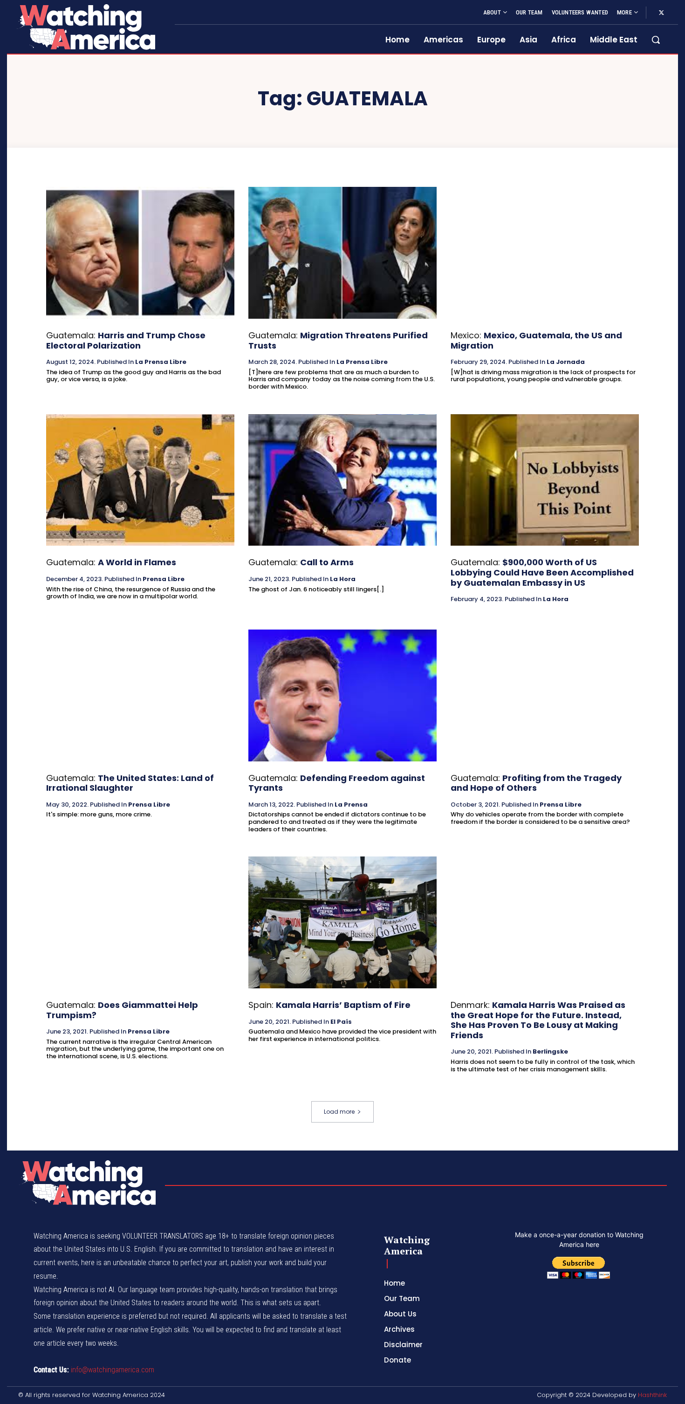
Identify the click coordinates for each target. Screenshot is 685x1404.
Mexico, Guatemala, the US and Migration (536, 340)
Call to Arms (327, 562)
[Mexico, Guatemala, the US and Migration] (545, 253)
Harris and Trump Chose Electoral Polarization (126, 340)
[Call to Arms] (342, 480)
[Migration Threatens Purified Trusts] (342, 253)
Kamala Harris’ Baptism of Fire (343, 1005)
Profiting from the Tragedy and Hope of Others (536, 783)
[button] (655, 39)
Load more (339, 1112)
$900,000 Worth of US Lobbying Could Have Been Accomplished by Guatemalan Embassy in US (542, 572)
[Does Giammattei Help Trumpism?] (140, 922)
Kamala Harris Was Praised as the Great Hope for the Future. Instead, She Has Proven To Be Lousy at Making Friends (538, 1020)
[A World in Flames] (140, 480)
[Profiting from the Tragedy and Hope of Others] (545, 695)
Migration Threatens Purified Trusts (338, 340)
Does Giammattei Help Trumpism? (122, 1010)
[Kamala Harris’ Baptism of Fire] (342, 922)
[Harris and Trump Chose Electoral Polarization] (140, 253)
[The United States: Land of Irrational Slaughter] (140, 695)
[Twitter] (661, 13)
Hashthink (652, 1394)
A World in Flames (137, 562)
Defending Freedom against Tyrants (336, 783)
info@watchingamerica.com (112, 1369)
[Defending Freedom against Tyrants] (342, 695)
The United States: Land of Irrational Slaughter (130, 783)
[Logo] (85, 27)
